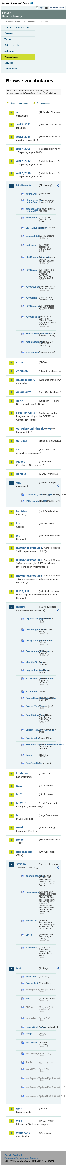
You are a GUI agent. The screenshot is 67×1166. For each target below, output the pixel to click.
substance (31, 947)
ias (18, 523)
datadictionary (25, 379)
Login (41, 8)
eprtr (19, 400)
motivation (31, 245)
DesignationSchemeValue (32, 640)
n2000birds (31, 270)
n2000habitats (32, 287)
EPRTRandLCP (26, 412)
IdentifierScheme (32, 662)
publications (24, 851)
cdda (19, 362)
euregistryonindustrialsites (27, 428)
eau (28, 998)
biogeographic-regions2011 (32, 210)
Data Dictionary (29, 21)
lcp (18, 815)
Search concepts (44, 103)
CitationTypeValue (32, 629)
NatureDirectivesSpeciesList (32, 333)
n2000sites (31, 298)
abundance (31, 194)
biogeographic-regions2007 (32, 201)
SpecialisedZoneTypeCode (32, 730)
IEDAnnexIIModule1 (27, 547)
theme (29, 755)
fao (18, 449)
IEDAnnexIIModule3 (27, 560)
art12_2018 (23, 136)
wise (19, 1120)
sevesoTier (31, 920)
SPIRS (29, 934)
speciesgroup (32, 352)
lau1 (19, 785)
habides (21, 511)
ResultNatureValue (32, 715)
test (18, 968)
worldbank (23, 1133)
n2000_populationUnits (32, 257)
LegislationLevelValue (32, 670)
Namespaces (11, 68)
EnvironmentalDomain (32, 651)
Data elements (11, 45)
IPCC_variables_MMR (32, 501)
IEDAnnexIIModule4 (27, 575)
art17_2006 (23, 148)
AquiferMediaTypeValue (32, 618)
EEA (18, 3)
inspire (20, 606)
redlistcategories (32, 342)
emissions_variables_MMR (32, 494)
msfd (19, 827)
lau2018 (21, 803)
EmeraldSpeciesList (32, 228)
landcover (22, 773)
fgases (20, 461)
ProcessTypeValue (32, 706)
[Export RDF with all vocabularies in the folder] (58, 186)
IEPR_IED (22, 591)
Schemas (9, 51)
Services (8, 63)
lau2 (19, 794)
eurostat (21, 440)
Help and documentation (16, 27)
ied (18, 535)
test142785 (31, 1042)
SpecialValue (32, 738)
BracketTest (32, 983)
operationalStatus (32, 876)
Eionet (17, 21)
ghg (18, 482)
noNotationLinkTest (32, 1027)
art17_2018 (23, 173)
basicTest (31, 976)
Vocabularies (11, 57)
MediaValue (32, 691)
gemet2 (21, 473)
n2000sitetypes (32, 306)
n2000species (32, 317)
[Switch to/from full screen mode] (47, 7)
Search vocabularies (19, 103)
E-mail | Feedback (13, 1155)
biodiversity (24, 185)
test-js (29, 1033)
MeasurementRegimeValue (32, 678)
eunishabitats (32, 236)
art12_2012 (23, 124)
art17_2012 (23, 161)
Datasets (8, 33)
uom (19, 1108)
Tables (7, 39)
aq (18, 112)
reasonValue (32, 892)
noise (20, 839)
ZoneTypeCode (32, 763)
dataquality (31, 217)
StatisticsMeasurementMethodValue (32, 744)
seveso (21, 864)
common (22, 371)
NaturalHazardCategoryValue (32, 698)
